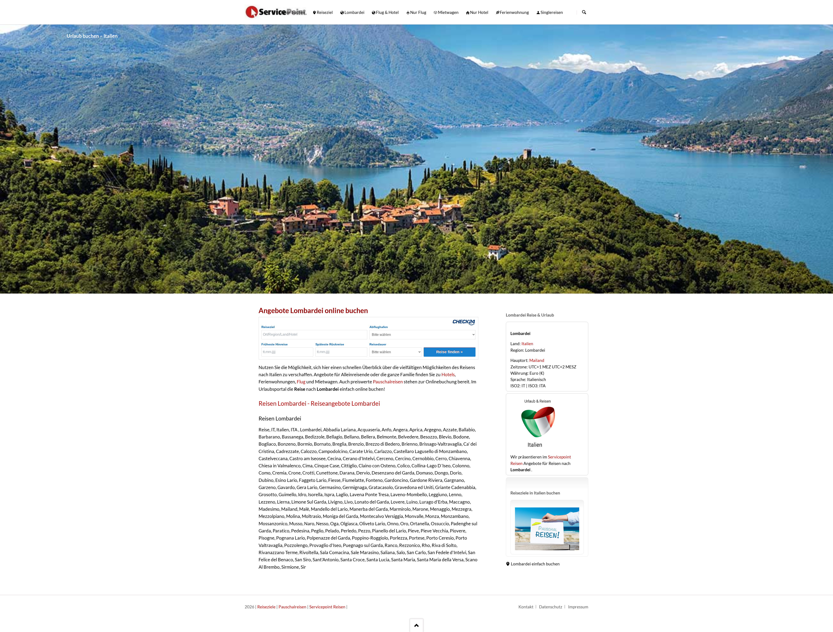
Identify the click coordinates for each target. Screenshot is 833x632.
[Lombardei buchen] (537, 450)
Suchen (584, 12)
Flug (301, 381)
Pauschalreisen (387, 381)
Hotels (448, 374)
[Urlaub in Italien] (547, 528)
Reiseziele (266, 606)
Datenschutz (550, 606)
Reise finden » (449, 352)
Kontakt (525, 606)
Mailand (536, 360)
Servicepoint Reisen (327, 606)
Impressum (578, 606)
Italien (527, 343)
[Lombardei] (416, 159)
